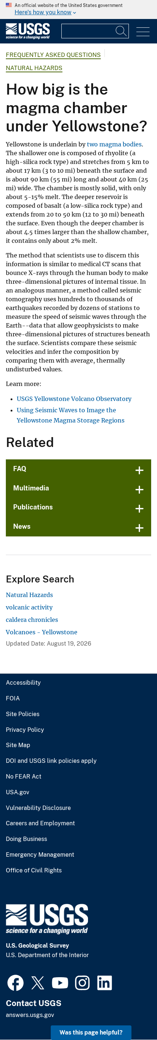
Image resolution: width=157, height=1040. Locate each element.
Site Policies (22, 714)
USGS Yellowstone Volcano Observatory (74, 398)
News (22, 526)
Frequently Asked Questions (53, 54)
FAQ (19, 469)
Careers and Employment (40, 823)
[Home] (28, 37)
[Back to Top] (130, 1013)
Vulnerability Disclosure (38, 808)
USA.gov (17, 792)
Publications (33, 507)
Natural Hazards (34, 68)
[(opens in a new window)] (15, 982)
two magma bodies (114, 144)
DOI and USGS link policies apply (51, 761)
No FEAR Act (23, 776)
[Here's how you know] (78, 9)
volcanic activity (29, 607)
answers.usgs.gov (30, 1015)
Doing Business (26, 839)
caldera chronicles (32, 619)
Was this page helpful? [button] (91, 1032)
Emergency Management (40, 855)
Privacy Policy (25, 730)
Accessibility (23, 683)
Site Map (18, 745)
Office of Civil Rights (34, 870)
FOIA (13, 698)
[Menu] (143, 32)
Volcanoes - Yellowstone (41, 632)
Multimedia (31, 488)
